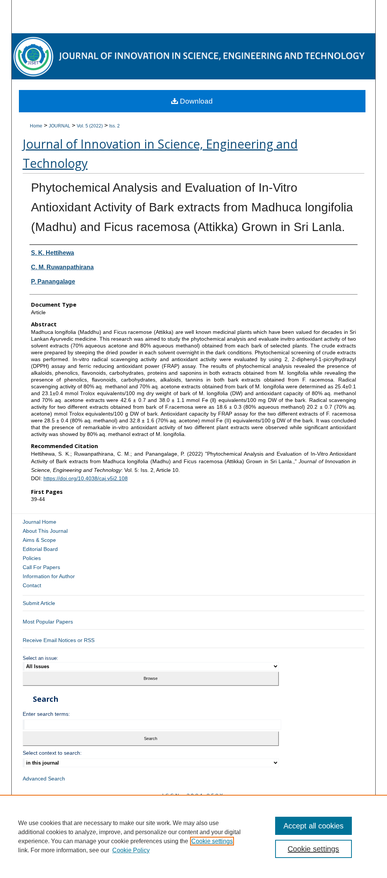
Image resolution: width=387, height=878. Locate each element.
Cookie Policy (131, 850)
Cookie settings (212, 841)
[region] (193, 836)
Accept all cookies (313, 826)
